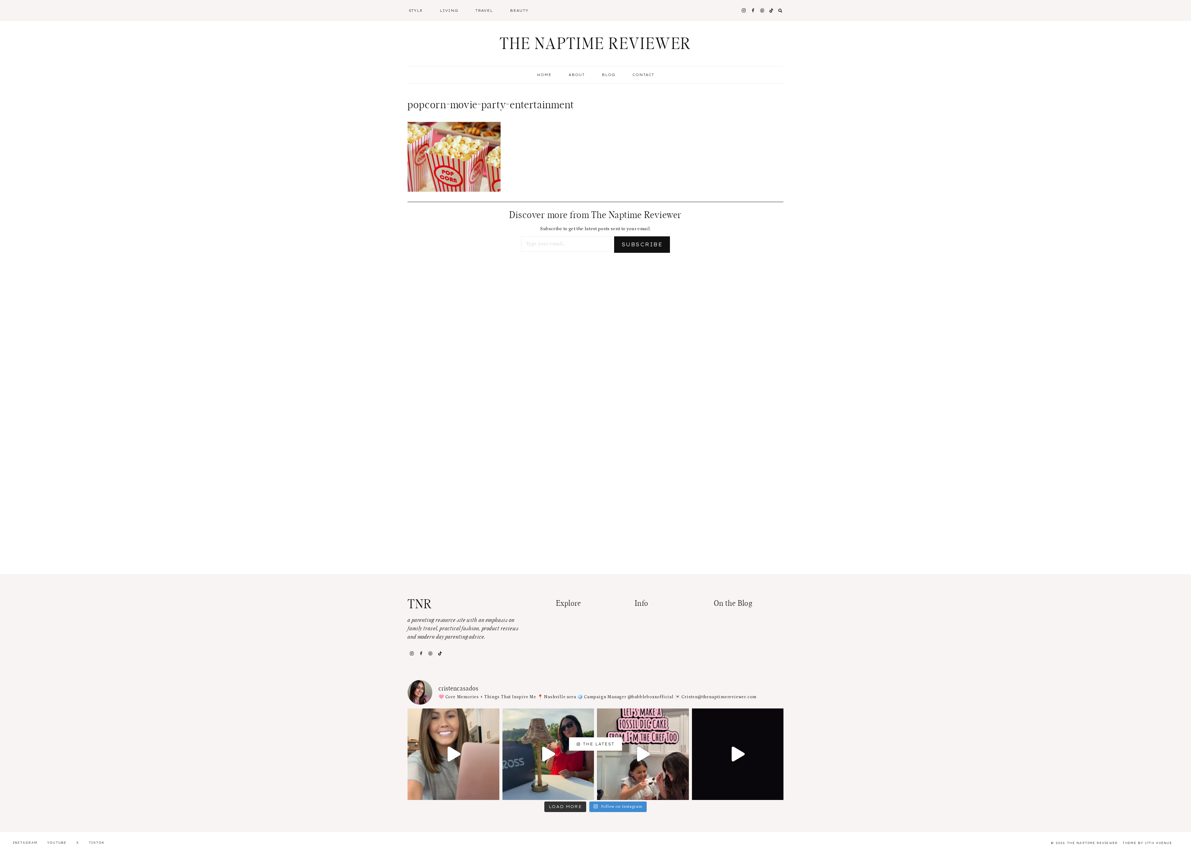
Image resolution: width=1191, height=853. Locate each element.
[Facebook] (753, 10)
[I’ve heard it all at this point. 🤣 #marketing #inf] (453, 754)
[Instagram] (743, 10)
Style (416, 10)
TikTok (97, 842)
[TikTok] (440, 653)
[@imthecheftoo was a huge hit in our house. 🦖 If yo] (643, 754)
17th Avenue (1158, 843)
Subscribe (642, 244)
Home (544, 75)
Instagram (25, 842)
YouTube (57, 842)
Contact (643, 75)
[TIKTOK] (771, 10)
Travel (484, 10)
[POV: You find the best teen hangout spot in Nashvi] (738, 754)
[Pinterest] (762, 10)
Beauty (519, 10)
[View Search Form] (780, 10)
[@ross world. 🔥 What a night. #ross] (548, 754)
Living (449, 10)
